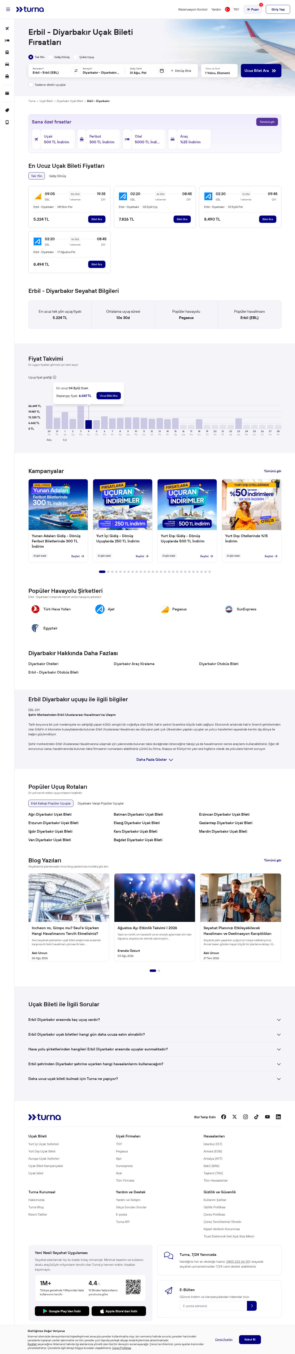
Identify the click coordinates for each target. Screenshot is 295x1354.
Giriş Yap (278, 9)
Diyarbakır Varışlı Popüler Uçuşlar (101, 803)
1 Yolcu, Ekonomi (217, 73)
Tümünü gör (267, 122)
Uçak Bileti (46, 101)
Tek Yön (36, 176)
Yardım (216, 9)
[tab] (36, 57)
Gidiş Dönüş (57, 176)
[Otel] (7, 41)
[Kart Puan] (7, 93)
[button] (49, 417)
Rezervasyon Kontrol (192, 9)
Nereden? (38, 68)
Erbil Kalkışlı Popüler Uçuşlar (51, 803)
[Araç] (7, 65)
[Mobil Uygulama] (7, 122)
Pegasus (186, 317)
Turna (31, 101)
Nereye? (87, 68)
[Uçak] (7, 29)
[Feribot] (7, 76)
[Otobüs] (7, 53)
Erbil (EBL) (249, 317)
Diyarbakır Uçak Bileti (70, 101)
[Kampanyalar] (7, 110)
